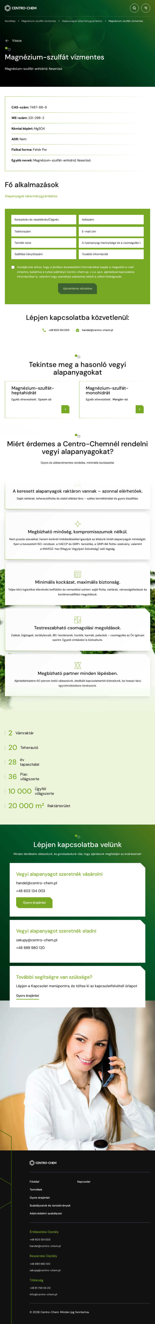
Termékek (36, 1189)
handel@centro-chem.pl (97, 330)
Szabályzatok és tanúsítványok (50, 1205)
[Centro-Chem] (20, 8)
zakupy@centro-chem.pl (36, 940)
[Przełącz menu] (145, 8)
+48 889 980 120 (30, 947)
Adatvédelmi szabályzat (46, 1213)
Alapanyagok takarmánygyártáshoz (31, 196)
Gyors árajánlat (40, 1197)
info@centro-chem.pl (43, 1294)
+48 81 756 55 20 (40, 1288)
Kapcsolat (83, 1181)
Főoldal (34, 1181)
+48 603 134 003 (59, 330)
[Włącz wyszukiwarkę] (134, 8)
